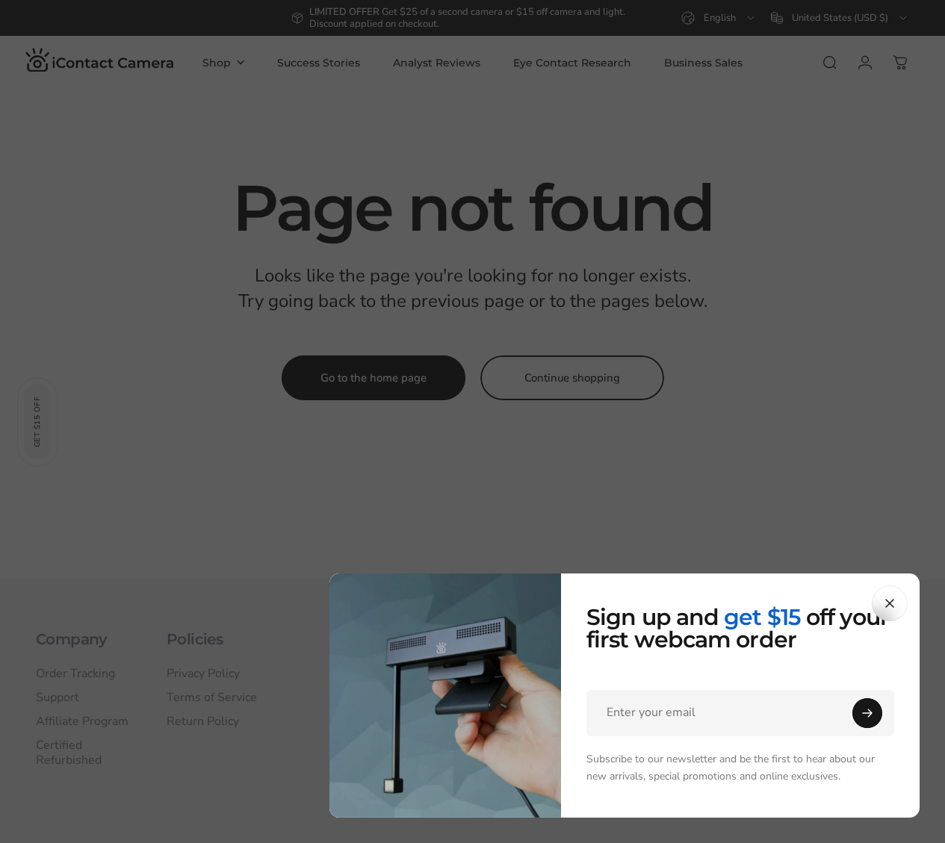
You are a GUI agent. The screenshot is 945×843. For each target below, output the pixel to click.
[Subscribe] (867, 713)
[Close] (890, 603)
